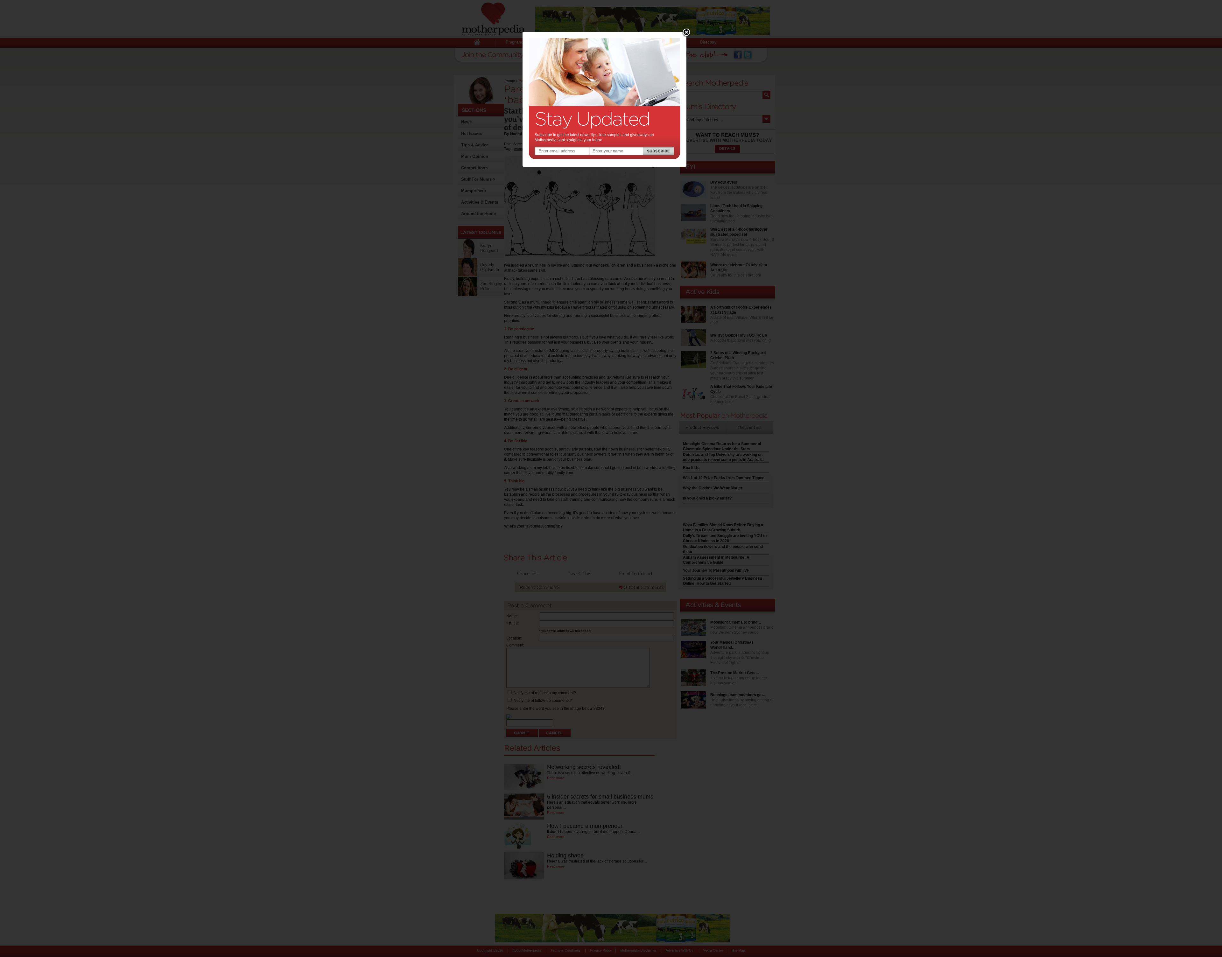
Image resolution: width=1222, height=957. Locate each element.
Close (686, 33)
